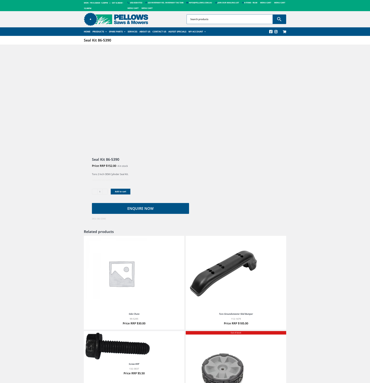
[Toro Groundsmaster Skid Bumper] (223, 239)
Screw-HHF (134, 363)
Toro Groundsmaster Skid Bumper (236, 313)
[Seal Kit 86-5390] (132, 101)
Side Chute (134, 313)
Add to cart (120, 191)
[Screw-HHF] (117, 334)
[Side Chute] (121, 239)
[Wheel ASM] (223, 334)
